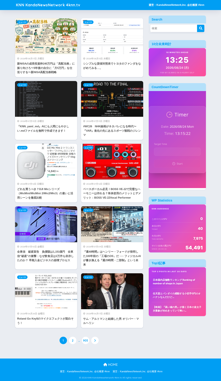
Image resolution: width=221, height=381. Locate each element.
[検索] (200, 28)
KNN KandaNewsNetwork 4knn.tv (48, 5)
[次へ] (95, 340)
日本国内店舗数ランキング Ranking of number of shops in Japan (174, 281)
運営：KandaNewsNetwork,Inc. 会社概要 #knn (176, 5)
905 (85, 340)
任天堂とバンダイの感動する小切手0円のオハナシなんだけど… (177, 295)
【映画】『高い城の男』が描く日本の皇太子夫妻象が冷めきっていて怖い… (177, 308)
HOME (112, 365)
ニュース (22, 22)
